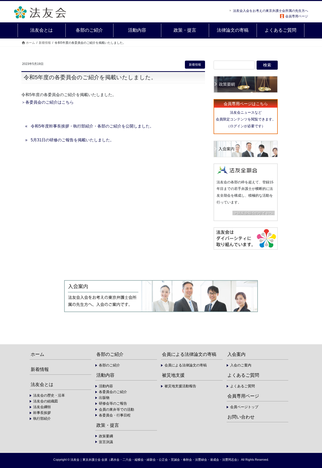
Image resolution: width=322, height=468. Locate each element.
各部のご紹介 (110, 354)
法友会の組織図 (45, 401)
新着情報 (195, 64)
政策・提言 (107, 425)
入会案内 (236, 354)
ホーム (37, 354)
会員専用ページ (296, 16)
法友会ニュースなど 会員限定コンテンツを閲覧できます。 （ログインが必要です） (246, 119)
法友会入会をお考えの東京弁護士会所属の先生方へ (270, 11)
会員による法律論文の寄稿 (189, 354)
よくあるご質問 (243, 375)
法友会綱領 (42, 407)
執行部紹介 (42, 418)
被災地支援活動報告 (180, 386)
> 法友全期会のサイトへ (253, 213)
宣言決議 (106, 442)
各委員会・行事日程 (115, 415)
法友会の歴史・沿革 (49, 395)
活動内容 (105, 375)
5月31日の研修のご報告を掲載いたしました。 (72, 140)
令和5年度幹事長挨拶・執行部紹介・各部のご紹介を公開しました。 (92, 126)
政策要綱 (106, 436)
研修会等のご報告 (113, 403)
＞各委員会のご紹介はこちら (47, 102)
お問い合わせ (241, 416)
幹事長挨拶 (42, 413)
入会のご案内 (240, 365)
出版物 (104, 398)
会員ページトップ (244, 407)
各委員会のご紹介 (113, 392)
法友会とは (42, 384)
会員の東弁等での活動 (116, 409)
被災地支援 (173, 375)
